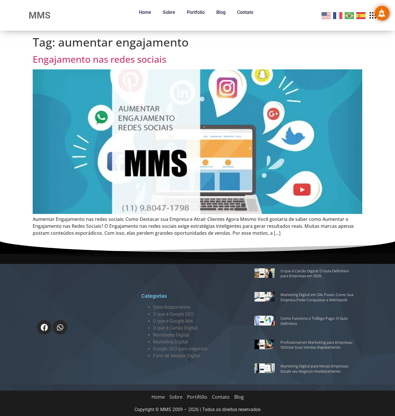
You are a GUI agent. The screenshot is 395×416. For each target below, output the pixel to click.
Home (145, 12)
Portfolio (196, 12)
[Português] (349, 15)
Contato (245, 12)
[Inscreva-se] (382, 13)
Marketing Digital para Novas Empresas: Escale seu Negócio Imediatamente (314, 368)
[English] (326, 15)
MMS (40, 15)
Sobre (169, 12)
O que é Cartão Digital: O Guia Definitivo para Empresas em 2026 (314, 273)
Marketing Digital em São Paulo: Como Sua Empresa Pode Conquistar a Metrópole (316, 297)
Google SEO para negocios (180, 349)
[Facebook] (44, 327)
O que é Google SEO (173, 314)
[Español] (361, 15)
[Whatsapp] (60, 327)
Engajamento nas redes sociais (99, 59)
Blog (221, 12)
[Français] (338, 15)
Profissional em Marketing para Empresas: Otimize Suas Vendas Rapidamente (316, 345)
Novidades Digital (171, 335)
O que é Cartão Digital (175, 328)
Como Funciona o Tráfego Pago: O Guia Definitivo (314, 321)
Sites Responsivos (171, 307)
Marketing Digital (170, 342)
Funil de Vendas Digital (176, 355)
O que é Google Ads (173, 321)
